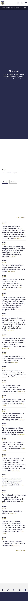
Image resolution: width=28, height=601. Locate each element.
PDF (4, 223)
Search (5, 181)
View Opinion (14, 232)
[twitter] (8, 590)
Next (22, 217)
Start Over (13, 181)
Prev (18, 217)
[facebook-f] (2, 590)
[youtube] (19, 590)
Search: (4, 169)
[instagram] (13, 590)
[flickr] (25, 590)
